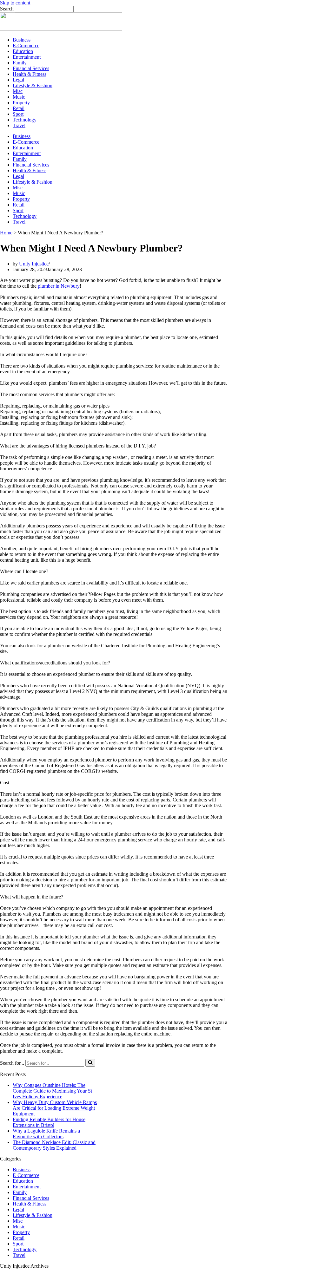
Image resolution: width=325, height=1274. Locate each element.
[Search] (90, 1063)
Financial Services (31, 68)
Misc (18, 91)
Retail (18, 108)
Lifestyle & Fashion (32, 85)
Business (21, 39)
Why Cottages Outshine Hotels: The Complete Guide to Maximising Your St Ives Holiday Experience (52, 1090)
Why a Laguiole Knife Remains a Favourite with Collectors (46, 1133)
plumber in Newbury (59, 286)
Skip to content (15, 2)
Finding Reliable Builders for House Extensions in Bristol (49, 1122)
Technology (24, 119)
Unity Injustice (34, 263)
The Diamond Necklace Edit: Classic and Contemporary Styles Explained (54, 1145)
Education (23, 51)
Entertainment (27, 57)
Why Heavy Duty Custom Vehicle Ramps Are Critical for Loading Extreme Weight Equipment (55, 1108)
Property (21, 102)
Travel (19, 125)
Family (20, 62)
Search (7, 8)
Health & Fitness (29, 74)
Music (19, 97)
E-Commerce (26, 45)
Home (6, 232)
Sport (18, 114)
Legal (18, 79)
